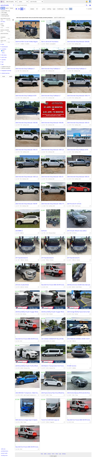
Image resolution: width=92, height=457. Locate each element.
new (3, 50)
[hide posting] (38, 44)
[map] (24, 9)
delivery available (6, 68)
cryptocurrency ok (6, 66)
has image (4, 12)
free (3, 25)
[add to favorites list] (16, 44)
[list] (16, 9)
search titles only (6, 10)
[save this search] (90, 5)
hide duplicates (5, 16)
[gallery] (21, 9)
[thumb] (19, 9)
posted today (5, 14)
